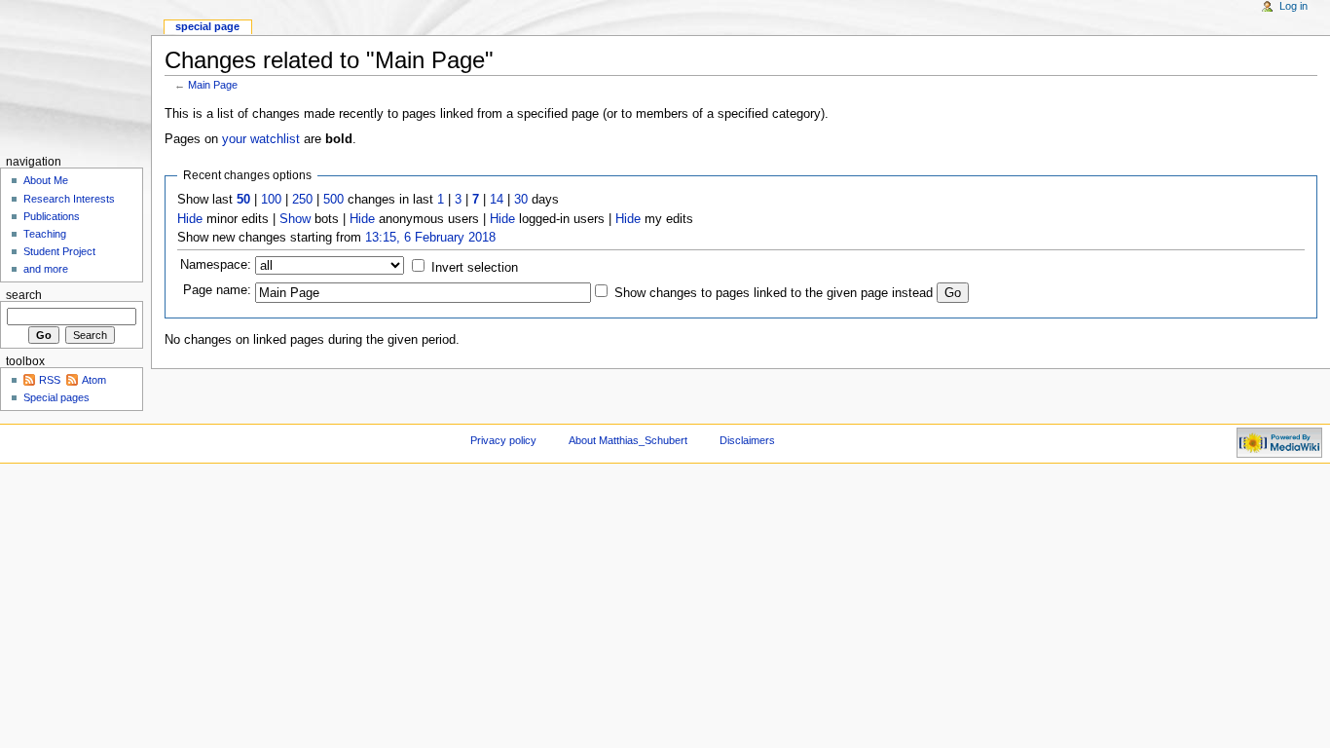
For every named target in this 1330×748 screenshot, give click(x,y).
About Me (45, 180)
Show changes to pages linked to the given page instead (773, 293)
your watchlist (261, 139)
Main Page (213, 85)
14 (496, 199)
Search (24, 295)
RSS (49, 380)
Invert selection (474, 268)
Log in (1293, 6)
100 (271, 199)
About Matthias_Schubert (628, 440)
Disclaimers (747, 440)
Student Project (59, 251)
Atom (94, 380)
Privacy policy (503, 440)
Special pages (56, 397)
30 (521, 199)
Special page (207, 26)
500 (333, 199)
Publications (51, 216)
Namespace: (215, 265)
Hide (190, 219)
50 (243, 199)
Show (295, 219)
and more (45, 269)
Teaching (44, 234)
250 (302, 199)
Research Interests (69, 199)
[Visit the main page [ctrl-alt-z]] (75, 75)
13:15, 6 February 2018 (430, 237)
